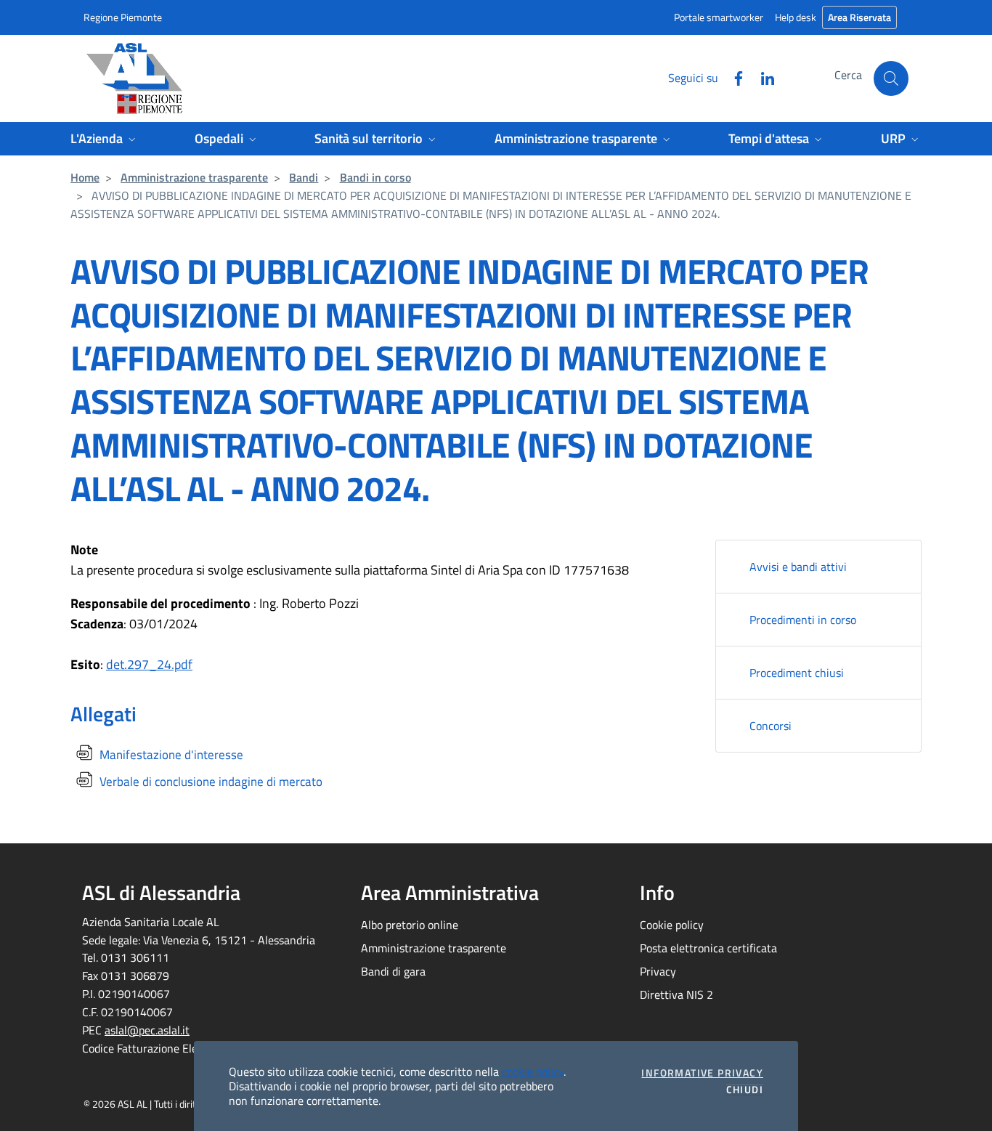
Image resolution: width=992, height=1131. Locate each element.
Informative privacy (702, 1073)
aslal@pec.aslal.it (147, 1030)
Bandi (303, 177)
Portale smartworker (718, 17)
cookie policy (533, 1071)
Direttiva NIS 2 (676, 994)
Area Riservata (859, 17)
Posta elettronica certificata (708, 948)
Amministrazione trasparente (194, 177)
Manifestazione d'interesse (170, 754)
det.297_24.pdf (149, 664)
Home (84, 177)
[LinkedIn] (761, 77)
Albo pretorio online (409, 924)
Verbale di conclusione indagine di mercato (209, 781)
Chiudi (744, 1090)
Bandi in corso (375, 177)
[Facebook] (732, 77)
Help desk (795, 17)
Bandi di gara (393, 971)
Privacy (658, 971)
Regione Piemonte (123, 17)
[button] (891, 78)
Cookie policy (672, 924)
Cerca (848, 75)
